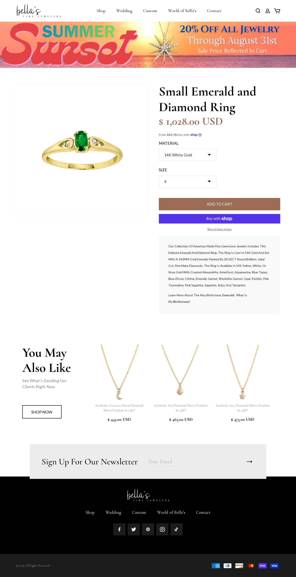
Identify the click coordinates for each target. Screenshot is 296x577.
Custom (139, 512)
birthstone (181, 301)
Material (169, 143)
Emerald (228, 295)
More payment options (219, 228)
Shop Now (41, 412)
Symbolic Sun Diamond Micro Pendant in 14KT (181, 407)
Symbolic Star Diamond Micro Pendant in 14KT (243, 407)
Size (163, 169)
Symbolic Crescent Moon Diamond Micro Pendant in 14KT (119, 407)
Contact (203, 512)
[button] (101, 10)
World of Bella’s (171, 512)
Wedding (114, 512)
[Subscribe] (249, 462)
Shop (90, 512)
